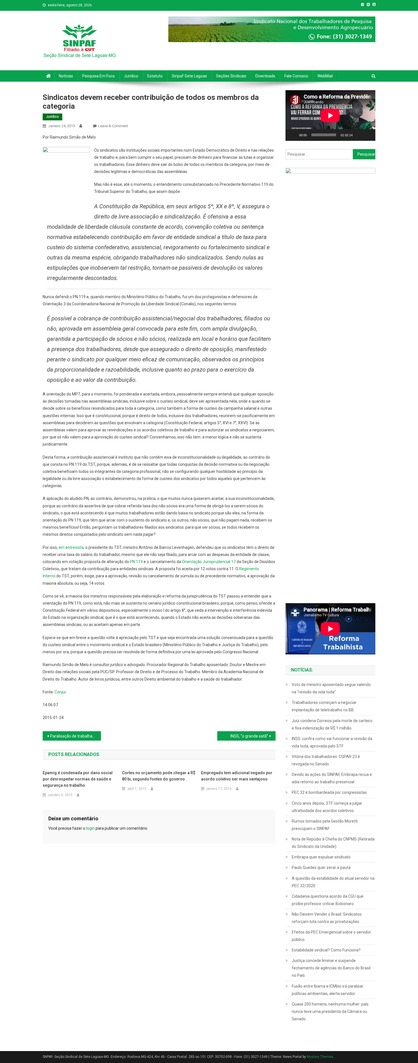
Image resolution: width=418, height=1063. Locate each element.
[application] (330, 115)
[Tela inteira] (368, 135)
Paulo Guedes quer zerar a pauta (321, 867)
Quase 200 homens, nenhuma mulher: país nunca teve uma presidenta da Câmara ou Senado (330, 1011)
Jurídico (131, 76)
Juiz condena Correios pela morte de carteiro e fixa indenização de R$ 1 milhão (332, 724)
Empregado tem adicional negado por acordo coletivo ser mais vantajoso (236, 776)
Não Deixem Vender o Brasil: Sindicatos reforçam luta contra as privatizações (327, 918)
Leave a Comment (113, 126)
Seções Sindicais (231, 76)
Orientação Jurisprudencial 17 (209, 561)
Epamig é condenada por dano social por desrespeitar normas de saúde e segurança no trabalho (78, 779)
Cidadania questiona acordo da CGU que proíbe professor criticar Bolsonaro (327, 900)
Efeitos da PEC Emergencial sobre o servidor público (331, 936)
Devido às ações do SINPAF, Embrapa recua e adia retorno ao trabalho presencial (332, 778)
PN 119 (136, 561)
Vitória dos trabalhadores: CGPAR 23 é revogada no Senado (326, 760)
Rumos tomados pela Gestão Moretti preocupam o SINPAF (325, 825)
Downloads (265, 76)
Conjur (60, 692)
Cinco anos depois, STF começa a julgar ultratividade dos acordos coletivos (327, 807)
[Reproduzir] (293, 135)
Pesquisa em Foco (98, 76)
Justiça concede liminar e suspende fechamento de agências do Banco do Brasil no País (331, 968)
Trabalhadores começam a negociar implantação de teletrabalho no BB (324, 706)
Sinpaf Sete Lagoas (189, 76)
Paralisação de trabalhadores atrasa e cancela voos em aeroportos (75, 736)
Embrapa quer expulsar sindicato (321, 857)
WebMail (325, 76)
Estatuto (155, 76)
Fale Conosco (296, 76)
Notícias (66, 76)
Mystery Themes (320, 1057)
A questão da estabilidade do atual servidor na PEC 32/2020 (333, 882)
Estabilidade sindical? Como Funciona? (326, 950)
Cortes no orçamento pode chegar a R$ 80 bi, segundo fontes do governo (158, 776)
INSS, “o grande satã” (249, 736)
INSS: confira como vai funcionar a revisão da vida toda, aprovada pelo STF (332, 742)
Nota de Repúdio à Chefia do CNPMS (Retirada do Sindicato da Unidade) (333, 843)
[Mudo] (359, 135)
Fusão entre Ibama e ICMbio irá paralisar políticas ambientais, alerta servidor (327, 990)
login (90, 828)
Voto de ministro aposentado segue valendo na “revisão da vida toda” (331, 688)
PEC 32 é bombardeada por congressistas (329, 792)
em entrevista (71, 547)
